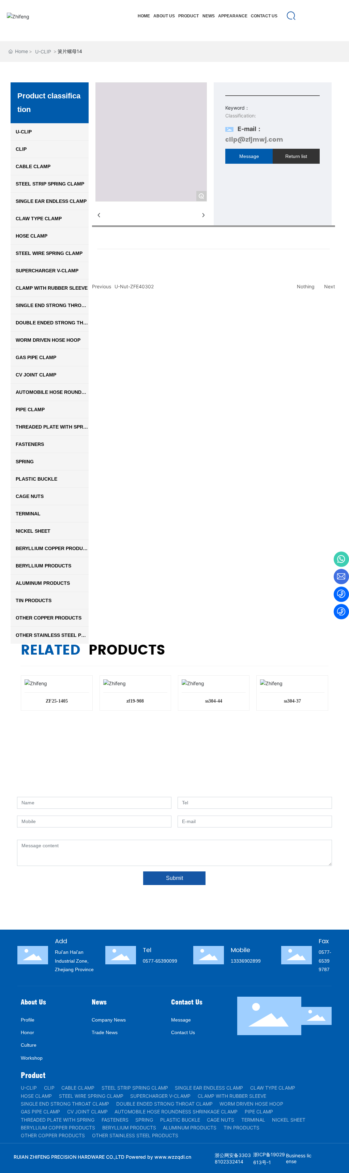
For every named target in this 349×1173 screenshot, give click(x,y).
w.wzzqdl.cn (177, 1157)
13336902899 (246, 961)
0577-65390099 (160, 961)
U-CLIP (43, 51)
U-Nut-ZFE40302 (134, 286)
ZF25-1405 (57, 701)
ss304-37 (292, 701)
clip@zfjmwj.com (254, 140)
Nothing (306, 286)
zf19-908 (135, 701)
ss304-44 (213, 701)
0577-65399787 (325, 960)
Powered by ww (144, 1157)
